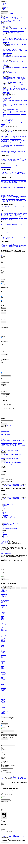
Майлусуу (3, 702)
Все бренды (6, 42)
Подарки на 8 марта (11, 90)
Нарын (2, 703)
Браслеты (22, 95)
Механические (22, 56)
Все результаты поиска (6, 21)
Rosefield (25, 39)
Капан (2, 680)
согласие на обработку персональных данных (13, 485)
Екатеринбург (4, 594)
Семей (2, 629)
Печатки (20, 97)
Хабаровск (3, 611)
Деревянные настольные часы (20, 67)
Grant (9, 109)
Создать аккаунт (23, 782)
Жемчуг (16, 104)
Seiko (17, 40)
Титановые (15, 44)
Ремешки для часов (13, 51)
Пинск (2, 657)
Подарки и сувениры (17, 81)
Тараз (2, 631)
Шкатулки (24, 18)
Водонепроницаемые (13, 50)
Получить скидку (4, 837)
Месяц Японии (8, 120)
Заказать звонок (4, 12)
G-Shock (19, 46)
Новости (5, 534)
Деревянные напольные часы (10, 64)
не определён (4, 1)
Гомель (2, 646)
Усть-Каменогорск (5, 635)
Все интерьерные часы (8, 73)
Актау (2, 617)
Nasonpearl (20, 107)
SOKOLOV (6, 107)
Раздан (2, 684)
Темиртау (3, 633)
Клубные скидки (7, 46)
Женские (7, 255)
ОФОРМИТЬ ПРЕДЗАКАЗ (6, 481)
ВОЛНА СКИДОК (9, 119)
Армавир (3, 668)
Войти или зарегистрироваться (10, 523)
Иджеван (3, 681)
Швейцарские (18, 18)
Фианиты (11, 104)
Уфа (1, 609)
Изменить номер (4, 738)
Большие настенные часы (9, 59)
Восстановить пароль (5, 800)
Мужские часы (10, 17)
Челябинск (3, 612)
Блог (4, 8)
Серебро (5, 101)
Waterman (15, 84)
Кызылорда (3, 624)
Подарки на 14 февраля (14, 89)
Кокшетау (3, 623)
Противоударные (23, 50)
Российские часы (21, 151)
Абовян (2, 666)
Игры (10, 82)
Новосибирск (4, 601)
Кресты (11, 97)
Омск (2, 602)
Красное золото (10, 100)
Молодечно (3, 653)
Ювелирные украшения (8, 93)
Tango (9, 450)
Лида (2, 650)
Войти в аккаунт (4, 801)
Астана (2, 614)
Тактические (6, 51)
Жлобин (2, 649)
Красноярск (3, 597)
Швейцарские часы (7, 34)
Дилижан (3, 679)
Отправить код (4, 735)
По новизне (3, 441)
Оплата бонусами (7, 518)
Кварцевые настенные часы (9, 57)
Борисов (2, 642)
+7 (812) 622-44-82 (5, 542)
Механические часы (8, 32)
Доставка (5, 3)
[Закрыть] (5, 129)
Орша (2, 656)
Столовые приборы (7, 98)
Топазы (10, 105)
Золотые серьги (22, 245)
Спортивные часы (19, 31)
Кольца (5, 95)
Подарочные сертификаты (16, 49)
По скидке (23, 440)
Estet (17, 109)
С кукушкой (16, 56)
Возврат (5, 6)
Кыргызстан (23, 587)
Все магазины (11, 13)
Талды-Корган (4, 630)
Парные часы (6, 31)
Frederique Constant (12, 39)
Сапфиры (25, 104)
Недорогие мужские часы (20, 137)
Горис (2, 677)
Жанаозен (3, 620)
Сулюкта (3, 707)
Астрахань (3, 591)
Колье (8, 97)
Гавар (2, 675)
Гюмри (2, 678)
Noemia (9, 458)
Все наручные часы (7, 53)
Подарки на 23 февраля (19, 214)
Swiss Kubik (6, 86)
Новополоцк (3, 655)
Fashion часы (16, 35)
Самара (2, 606)
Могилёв (3, 651)
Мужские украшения (21, 114)
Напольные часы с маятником (10, 182)
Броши (4, 97)
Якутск (2, 613)
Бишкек (2, 690)
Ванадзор (3, 674)
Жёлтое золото (23, 100)
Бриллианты (6, 104)
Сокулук (2, 706)
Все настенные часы (8, 56)
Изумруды (5, 105)
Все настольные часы (8, 67)
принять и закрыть (5, 842)
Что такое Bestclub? (7, 524)
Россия (2, 587)
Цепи (23, 97)
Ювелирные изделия (8, 504)
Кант (2, 695)
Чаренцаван (3, 689)
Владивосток (4, 592)
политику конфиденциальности (14, 484)
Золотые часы (13, 29)
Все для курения (19, 82)
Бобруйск (3, 641)
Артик (2, 670)
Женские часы (23, 28)
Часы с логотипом (21, 90)
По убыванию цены (15, 440)
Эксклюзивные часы (8, 28)
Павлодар (3, 625)
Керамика (24, 44)
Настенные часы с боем (21, 57)
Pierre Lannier (22, 40)
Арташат (3, 669)
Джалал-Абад (4, 694)
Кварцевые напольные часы (15, 62)
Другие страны (22, 35)
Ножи (13, 82)
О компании (6, 532)
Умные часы (17, 17)
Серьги (8, 95)
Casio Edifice (24, 46)
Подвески (15, 97)
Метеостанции (12, 72)
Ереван (2, 664)
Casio (4, 38)
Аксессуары (6, 82)
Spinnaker (5, 39)
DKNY (17, 159)
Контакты (5, 536)
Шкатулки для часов (17, 32)
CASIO (5, 17)
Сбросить (8, 425)
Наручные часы (7, 26)
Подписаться (3, 494)
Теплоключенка (4, 711)
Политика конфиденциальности (8, 551)
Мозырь (2, 652)
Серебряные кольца (11, 114)
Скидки (5, 111)
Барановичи (3, 640)
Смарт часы (12, 31)
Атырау (2, 619)
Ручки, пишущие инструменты (14, 79)
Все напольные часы (8, 61)
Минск (2, 639)
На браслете (17, 255)
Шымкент (3, 636)
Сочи (2, 607)
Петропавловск (4, 627)
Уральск (2, 634)
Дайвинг (12, 255)
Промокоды (14, 46)
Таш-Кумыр (3, 710)
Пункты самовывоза (8, 513)
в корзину (3, 453)
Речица (2, 660)
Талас (2, 708)
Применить (3, 425)
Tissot (2, 17)
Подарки (5, 75)
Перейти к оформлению (6, 23)
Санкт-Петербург (5, 590)
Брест (2, 644)
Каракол (2, 697)
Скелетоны (16, 48)
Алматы (2, 616)
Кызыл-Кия (3, 701)
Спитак (2, 686)
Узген (2, 714)
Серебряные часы (21, 29)
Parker (19, 84)
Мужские (3, 255)
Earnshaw (11, 38)
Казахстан (7, 587)
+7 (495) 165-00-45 (5, 541)
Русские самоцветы (13, 107)
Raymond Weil (6, 40)
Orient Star (5, 48)
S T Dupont (5, 84)
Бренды (5, 118)
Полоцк (2, 658)
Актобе (2, 618)
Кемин (2, 700)
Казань (2, 595)
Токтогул (3, 713)
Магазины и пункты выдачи (9, 517)
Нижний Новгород (5, 600)
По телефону (10, 717)
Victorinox (23, 84)
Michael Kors (13, 40)
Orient (18, 39)
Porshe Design (12, 86)
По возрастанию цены (6, 440)
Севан (2, 685)
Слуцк (2, 662)
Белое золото (17, 100)
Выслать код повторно (9, 745)
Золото (4, 100)
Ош (1, 705)
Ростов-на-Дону (4, 605)
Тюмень (2, 608)
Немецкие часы (9, 35)
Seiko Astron (11, 48)
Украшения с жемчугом (15, 112)
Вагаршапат (3, 673)
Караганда (3, 622)
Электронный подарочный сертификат (15, 20)
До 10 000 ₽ (22, 246)
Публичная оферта (7, 537)
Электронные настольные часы (18, 70)
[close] (1, 716)
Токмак (2, 712)
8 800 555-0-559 (12, 12)
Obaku (21, 39)
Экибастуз (3, 638)
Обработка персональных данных (11, 552)
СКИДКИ (12, 131)
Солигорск (3, 663)
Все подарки (6, 92)
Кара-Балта (3, 696)
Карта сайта (6, 508)
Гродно (2, 647)
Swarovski (20, 104)
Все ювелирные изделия (9, 116)
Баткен (2, 692)
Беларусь (13, 587)
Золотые (5, 44)
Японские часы (16, 34)
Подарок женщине (16, 88)
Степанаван (3, 688)
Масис (2, 683)
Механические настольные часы (10, 68)
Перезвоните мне (4, 579)
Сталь (20, 44)
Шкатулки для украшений (9, 78)
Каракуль (3, 699)
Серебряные (10, 44)
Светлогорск (3, 661)
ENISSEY (13, 109)
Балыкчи (3, 691)
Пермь (2, 603)
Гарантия (5, 7)
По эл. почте (3, 717)
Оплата (5, 4)
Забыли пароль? (4, 724)
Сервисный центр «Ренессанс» (10, 528)
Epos (26, 40)
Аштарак (3, 672)
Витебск (2, 645)
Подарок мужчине (7, 88)
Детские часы (6, 29)
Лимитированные (10, 18)
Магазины (5, 9)
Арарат (2, 667)
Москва (2, 589)
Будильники (6, 72)
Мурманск (3, 598)
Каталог (2, 122)
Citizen (7, 38)
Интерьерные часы (7, 54)
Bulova (4, 18)
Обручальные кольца (15, 95)
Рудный (2, 628)
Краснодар (3, 596)
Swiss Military (20, 38)
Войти (2, 22)
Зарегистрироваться (9, 731)
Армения (18, 587)
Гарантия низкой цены (8, 525)
